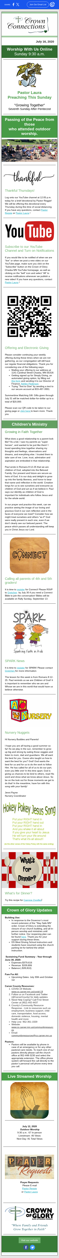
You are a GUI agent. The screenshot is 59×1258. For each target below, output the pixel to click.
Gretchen (12, 592)
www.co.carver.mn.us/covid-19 (27, 991)
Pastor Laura (22, 213)
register (21, 589)
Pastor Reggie (29, 1188)
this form (15, 381)
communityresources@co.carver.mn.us (31, 1035)
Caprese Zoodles (32, 900)
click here (25, 411)
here (23, 936)
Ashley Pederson (30, 383)
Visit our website (29, 1240)
